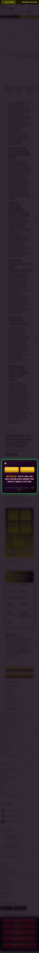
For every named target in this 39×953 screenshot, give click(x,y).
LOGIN (27, 470)
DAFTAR (12, 470)
